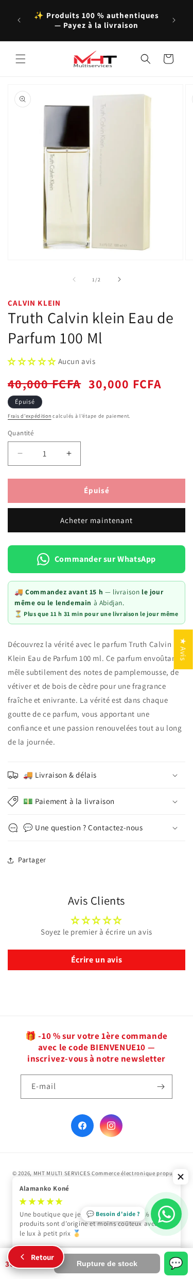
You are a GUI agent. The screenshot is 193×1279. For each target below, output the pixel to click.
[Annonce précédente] (19, 20)
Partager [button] (32, 859)
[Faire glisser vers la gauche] (74, 279)
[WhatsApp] (166, 1213)
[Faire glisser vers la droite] (119, 279)
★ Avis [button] (183, 649)
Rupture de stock (107, 1263)
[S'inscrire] (160, 1087)
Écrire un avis (96, 959)
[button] (20, 59)
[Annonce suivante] (174, 20)
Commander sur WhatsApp (105, 559)
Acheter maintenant (96, 520)
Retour (42, 1257)
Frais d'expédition (29, 416)
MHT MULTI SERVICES (62, 1173)
